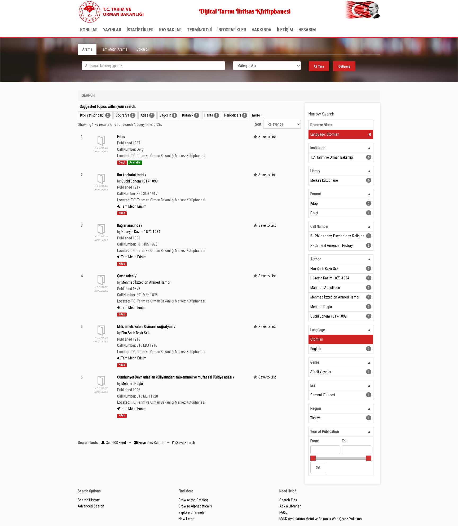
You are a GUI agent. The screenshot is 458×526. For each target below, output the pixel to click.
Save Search (185, 442)
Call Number (319, 226)
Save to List (267, 137)
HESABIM (307, 29)
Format (315, 194)
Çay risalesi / (126, 276)
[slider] (313, 458)
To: (344, 441)
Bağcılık (165, 115)
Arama (87, 49)
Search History (89, 500)
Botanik (187, 115)
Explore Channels (192, 512)
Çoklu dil (142, 49)
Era (312, 385)
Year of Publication (324, 431)
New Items (187, 519)
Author (315, 259)
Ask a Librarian (290, 506)
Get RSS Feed (115, 442)
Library (315, 171)
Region (315, 408)
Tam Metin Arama (114, 49)
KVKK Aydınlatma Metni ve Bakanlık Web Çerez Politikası (321, 519)
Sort (258, 124)
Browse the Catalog (193, 500)
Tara (320, 66)
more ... (257, 115)
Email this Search (151, 442)
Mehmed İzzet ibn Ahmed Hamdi (145, 282)
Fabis (121, 137)
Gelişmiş (344, 66)
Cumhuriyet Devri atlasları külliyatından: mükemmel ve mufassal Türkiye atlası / (175, 377)
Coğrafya (122, 115)
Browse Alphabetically (195, 506)
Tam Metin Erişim (133, 206)
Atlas (144, 115)
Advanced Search (91, 506)
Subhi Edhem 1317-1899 (139, 181)
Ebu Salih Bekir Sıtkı (135, 333)
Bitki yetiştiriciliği (92, 115)
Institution (317, 148)
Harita (208, 115)
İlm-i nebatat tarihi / (131, 175)
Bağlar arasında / (129, 225)
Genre (314, 362)
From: (314, 441)
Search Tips (288, 500)
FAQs (283, 512)
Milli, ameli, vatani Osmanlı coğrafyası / (146, 326)
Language (317, 330)
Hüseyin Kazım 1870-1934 (140, 232)
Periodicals (232, 115)
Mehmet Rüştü (132, 383)
